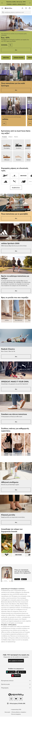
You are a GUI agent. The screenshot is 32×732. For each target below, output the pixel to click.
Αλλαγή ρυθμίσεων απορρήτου (18, 712)
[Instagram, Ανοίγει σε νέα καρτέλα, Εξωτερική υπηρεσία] (11, 698)
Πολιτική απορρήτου (16, 714)
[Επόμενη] (30, 3)
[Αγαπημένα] (26, 8)
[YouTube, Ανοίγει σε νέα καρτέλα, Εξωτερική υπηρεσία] (16, 698)
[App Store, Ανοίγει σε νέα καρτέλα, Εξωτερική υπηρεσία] (21, 672)
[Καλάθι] (29, 8)
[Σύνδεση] (22, 8)
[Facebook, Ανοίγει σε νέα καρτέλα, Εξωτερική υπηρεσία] (21, 698)
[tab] (4, 136)
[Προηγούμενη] (2, 3)
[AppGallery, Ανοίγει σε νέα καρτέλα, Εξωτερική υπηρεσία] (16, 675)
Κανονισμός (7, 712)
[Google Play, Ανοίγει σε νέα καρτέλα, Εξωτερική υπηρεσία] (11, 672)
